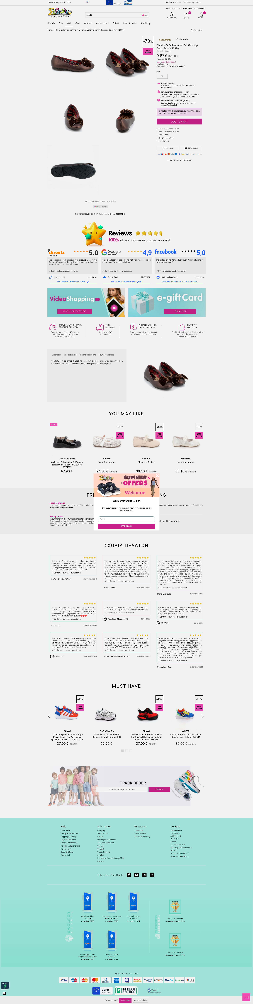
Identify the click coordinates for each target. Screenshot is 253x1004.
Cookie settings (140, 1000)
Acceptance (125, 1000)
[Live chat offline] (246, 997)
